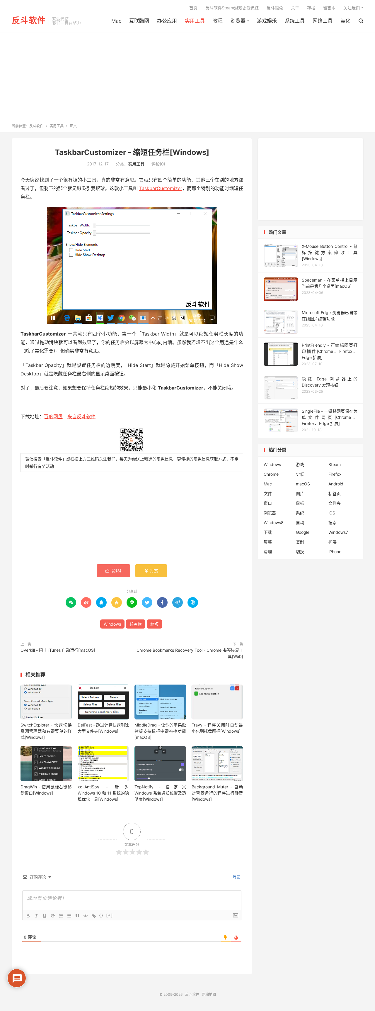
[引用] (77, 915)
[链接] (94, 915)
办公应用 (167, 21)
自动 (300, 522)
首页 (193, 7)
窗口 (268, 503)
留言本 (329, 7)
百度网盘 (53, 416)
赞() (113, 570)
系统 (300, 512)
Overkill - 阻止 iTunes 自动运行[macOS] (58, 650)
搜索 (332, 522)
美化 (345, 21)
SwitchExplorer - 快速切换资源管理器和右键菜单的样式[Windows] (46, 731)
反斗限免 (275, 7)
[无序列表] (69, 915)
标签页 (334, 493)
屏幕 (268, 541)
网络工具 (323, 21)
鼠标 (300, 503)
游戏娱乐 (267, 21)
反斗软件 (29, 21)
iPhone (334, 551)
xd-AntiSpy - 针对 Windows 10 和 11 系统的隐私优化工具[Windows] (103, 793)
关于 (295, 7)
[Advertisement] (187, 79)
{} (101, 915)
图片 (300, 493)
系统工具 (295, 21)
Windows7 (338, 532)
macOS (303, 483)
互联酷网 (139, 21)
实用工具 (195, 21)
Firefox (335, 474)
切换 (300, 551)
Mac (116, 21)
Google (302, 532)
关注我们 (351, 7)
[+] (109, 915)
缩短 (154, 623)
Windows (112, 623)
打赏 (151, 570)
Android (335, 483)
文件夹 (334, 503)
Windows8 (274, 522)
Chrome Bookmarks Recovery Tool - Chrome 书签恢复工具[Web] (190, 653)
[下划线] (44, 915)
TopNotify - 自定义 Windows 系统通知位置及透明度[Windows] (160, 793)
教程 (218, 21)
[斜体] (36, 915)
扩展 (332, 541)
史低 (300, 474)
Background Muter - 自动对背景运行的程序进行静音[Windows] (217, 793)
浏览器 (238, 21)
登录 (236, 877)
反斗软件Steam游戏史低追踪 (232, 7)
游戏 (300, 464)
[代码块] (85, 915)
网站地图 (209, 994)
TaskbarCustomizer (160, 188)
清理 (268, 551)
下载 (268, 532)
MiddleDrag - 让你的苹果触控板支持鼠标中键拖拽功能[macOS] (160, 731)
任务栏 (135, 623)
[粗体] (28, 915)
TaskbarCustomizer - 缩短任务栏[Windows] (132, 152)
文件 (268, 493)
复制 (300, 541)
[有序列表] (61, 915)
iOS (331, 512)
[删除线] (53, 915)
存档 (311, 7)
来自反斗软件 (81, 416)
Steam (334, 464)
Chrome (271, 474)
